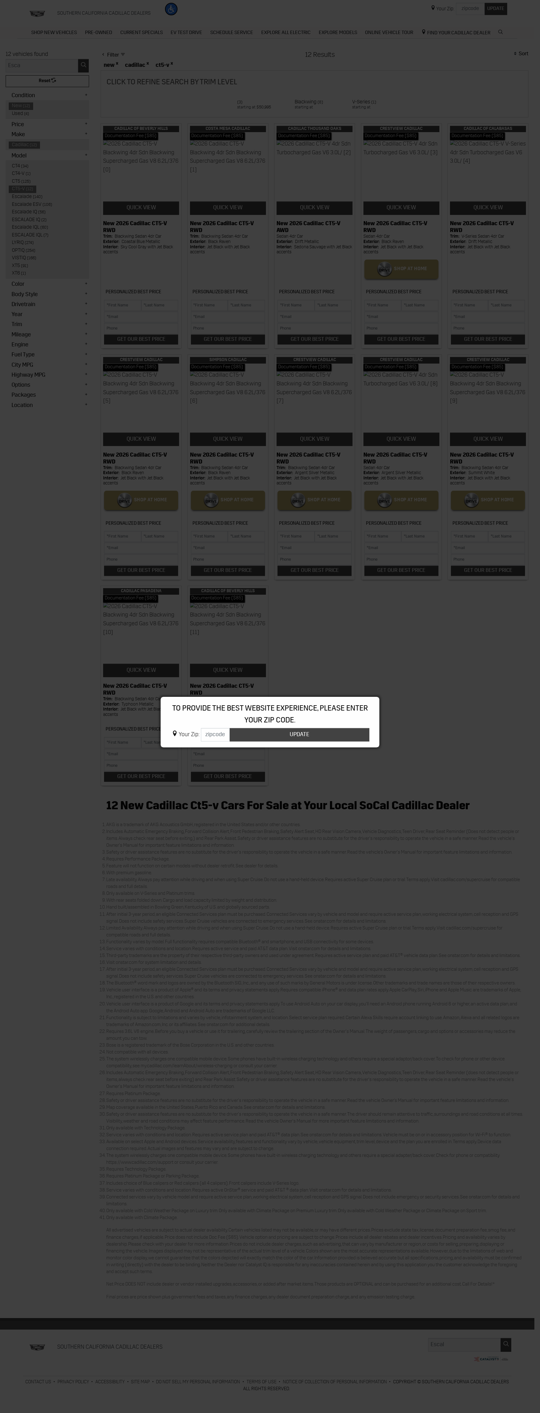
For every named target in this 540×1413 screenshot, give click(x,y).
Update (299, 735)
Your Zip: (189, 735)
